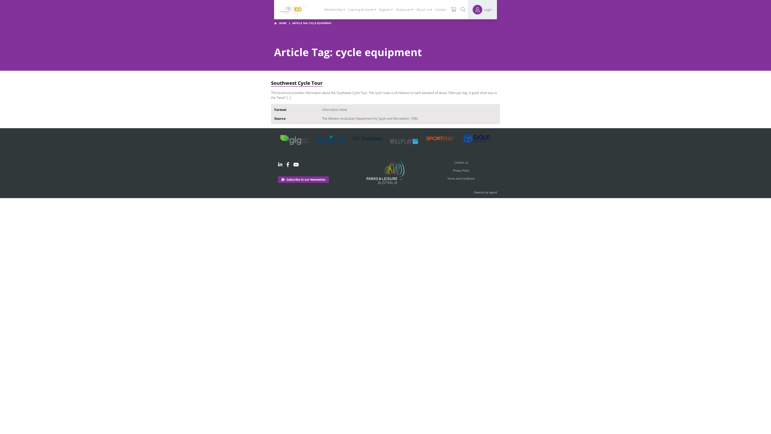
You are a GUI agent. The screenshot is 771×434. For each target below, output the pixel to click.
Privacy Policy (461, 170)
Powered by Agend (485, 192)
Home (283, 23)
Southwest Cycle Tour (297, 83)
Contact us (461, 162)
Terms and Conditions (461, 178)
